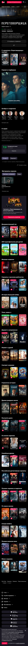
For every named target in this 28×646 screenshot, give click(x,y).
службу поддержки (20, 643)
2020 (4, 29)
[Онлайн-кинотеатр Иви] (3, 2)
